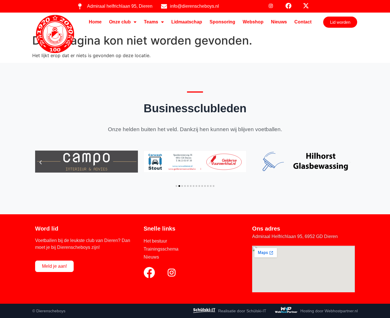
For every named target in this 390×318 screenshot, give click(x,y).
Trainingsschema (161, 249)
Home (95, 21)
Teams (151, 21)
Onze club (120, 21)
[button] (40, 162)
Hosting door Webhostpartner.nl (329, 311)
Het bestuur (155, 241)
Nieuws (279, 21)
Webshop (253, 21)
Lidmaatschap (186, 21)
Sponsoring (222, 21)
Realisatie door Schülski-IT (242, 311)
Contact (302, 21)
